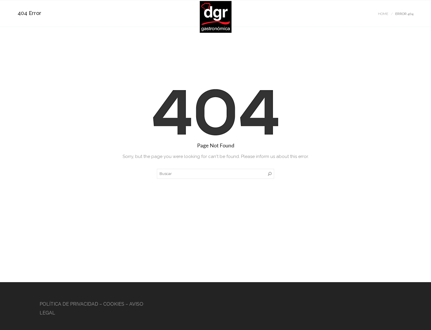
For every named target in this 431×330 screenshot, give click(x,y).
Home (383, 14)
